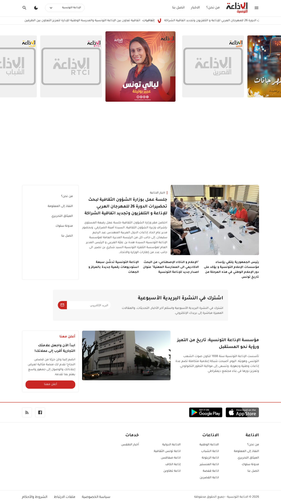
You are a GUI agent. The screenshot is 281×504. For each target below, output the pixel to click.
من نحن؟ (213, 8)
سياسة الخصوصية (96, 497)
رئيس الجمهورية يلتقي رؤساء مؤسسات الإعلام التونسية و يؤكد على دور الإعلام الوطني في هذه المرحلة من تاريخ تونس (231, 270)
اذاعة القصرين (209, 478)
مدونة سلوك (64, 226)
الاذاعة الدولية (171, 445)
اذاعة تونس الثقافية (167, 451)
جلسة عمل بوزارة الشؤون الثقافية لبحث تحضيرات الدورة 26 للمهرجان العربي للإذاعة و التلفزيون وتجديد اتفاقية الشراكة (126, 207)
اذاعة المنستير (209, 464)
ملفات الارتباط (64, 497)
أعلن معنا (50, 384)
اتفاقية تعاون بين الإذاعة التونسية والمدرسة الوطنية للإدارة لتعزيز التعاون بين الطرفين (97, 20)
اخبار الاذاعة (157, 193)
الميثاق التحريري (62, 216)
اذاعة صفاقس (171, 458)
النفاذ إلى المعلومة (60, 206)
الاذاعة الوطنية (209, 445)
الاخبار (195, 8)
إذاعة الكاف (173, 464)
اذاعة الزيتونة (210, 458)
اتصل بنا (178, 8)
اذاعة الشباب (210, 451)
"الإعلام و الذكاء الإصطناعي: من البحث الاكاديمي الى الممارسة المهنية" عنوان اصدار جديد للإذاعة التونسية (171, 267)
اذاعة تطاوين (172, 471)
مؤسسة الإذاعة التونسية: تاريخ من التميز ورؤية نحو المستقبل (218, 344)
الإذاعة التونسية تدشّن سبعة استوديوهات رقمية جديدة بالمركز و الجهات (113, 267)
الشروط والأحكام (34, 497)
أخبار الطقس (130, 445)
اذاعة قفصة (211, 471)
